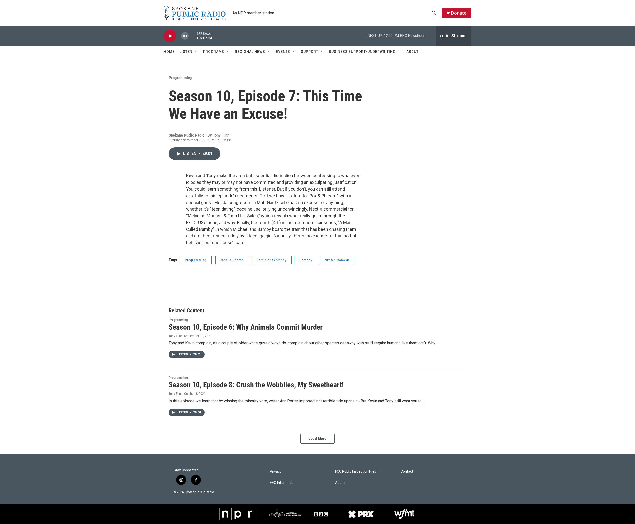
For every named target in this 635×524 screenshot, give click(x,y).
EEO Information (283, 483)
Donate (458, 13)
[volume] (185, 36)
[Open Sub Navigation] (196, 52)
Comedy (305, 260)
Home (169, 52)
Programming (180, 77)
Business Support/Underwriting (362, 52)
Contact (407, 471)
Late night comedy (271, 260)
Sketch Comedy (337, 260)
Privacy (275, 471)
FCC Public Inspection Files (355, 471)
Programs (213, 52)
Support (309, 52)
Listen (186, 52)
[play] (170, 36)
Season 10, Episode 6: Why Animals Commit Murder (246, 327)
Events (283, 52)
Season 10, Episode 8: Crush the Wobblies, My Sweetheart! (256, 384)
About (412, 52)
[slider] (192, 35)
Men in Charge (232, 260)
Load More (317, 438)
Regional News (250, 52)
